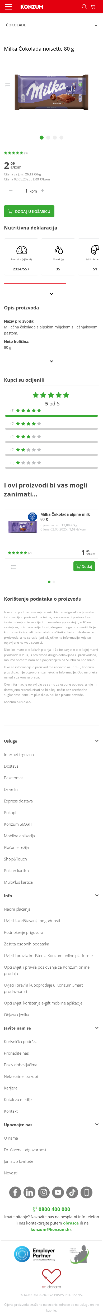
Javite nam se (17, 1028)
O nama (11, 1138)
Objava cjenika (16, 1014)
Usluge (10, 741)
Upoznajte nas (18, 1124)
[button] (49, 582)
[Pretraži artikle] (84, 6)
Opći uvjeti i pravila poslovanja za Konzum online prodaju (47, 970)
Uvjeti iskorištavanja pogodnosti (32, 920)
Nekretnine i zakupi (21, 1076)
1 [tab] (42, 138)
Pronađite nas (16, 1053)
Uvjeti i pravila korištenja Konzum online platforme (48, 955)
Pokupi (10, 812)
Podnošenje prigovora (23, 932)
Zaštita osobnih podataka (26, 943)
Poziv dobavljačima (20, 1064)
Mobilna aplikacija (19, 835)
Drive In (11, 789)
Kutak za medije (18, 1099)
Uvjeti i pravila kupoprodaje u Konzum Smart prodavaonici (43, 988)
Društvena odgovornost (25, 1149)
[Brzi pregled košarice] (96, 6)
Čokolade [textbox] (16, 24)
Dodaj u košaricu (32, 211)
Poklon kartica (16, 870)
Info (8, 895)
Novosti (10, 1172)
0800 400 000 (53, 1209)
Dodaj (86, 566)
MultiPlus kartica (18, 882)
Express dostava (18, 801)
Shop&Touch (15, 859)
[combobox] (51, 25)
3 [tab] (55, 138)
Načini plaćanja (17, 909)
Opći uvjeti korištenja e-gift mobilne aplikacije (43, 1003)
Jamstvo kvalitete (18, 1161)
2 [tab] (48, 138)
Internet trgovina (19, 754)
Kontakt (11, 1111)
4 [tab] (61, 138)
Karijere (10, 1088)
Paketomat (13, 777)
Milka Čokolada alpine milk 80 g (65, 517)
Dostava (11, 766)
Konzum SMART (18, 824)
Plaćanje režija (16, 847)
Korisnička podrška (21, 1041)
